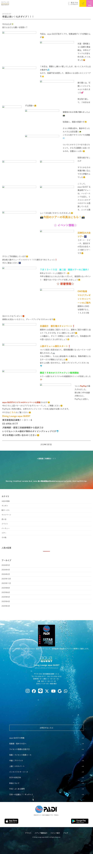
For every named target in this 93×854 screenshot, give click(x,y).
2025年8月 (6, 588)
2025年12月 (6, 579)
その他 (4, 537)
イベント (5, 524)
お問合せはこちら (46, 728)
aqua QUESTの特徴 (16, 738)
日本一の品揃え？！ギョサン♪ (21, 794)
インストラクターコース (18, 772)
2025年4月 (6, 601)
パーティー (6, 528)
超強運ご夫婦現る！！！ (47, 458)
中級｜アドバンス (16, 760)
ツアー (4, 533)
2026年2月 (6, 574)
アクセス (28, 833)
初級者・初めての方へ (17, 743)
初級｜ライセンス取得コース (20, 755)
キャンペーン (6, 515)
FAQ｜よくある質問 (17, 789)
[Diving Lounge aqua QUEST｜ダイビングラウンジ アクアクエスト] (4, 4)
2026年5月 (6, 565)
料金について (14, 783)
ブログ (65, 833)
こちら (13, 412)
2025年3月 (6, 606)
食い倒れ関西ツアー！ (46, 481)
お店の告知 (6, 501)
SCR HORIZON (15, 777)
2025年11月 (6, 583)
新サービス (6, 510)
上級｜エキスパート (17, 766)
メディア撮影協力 (41, 833)
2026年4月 (6, 569)
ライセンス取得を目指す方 (19, 749)
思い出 (4, 519)
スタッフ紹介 (55, 833)
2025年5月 (6, 597)
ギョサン (5, 505)
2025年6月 (6, 592)
